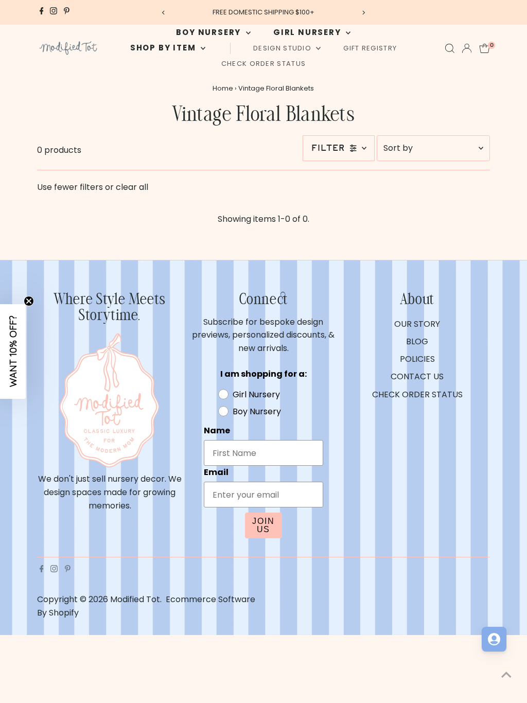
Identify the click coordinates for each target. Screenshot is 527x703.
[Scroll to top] (506, 674)
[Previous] (163, 12)
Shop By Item (164, 47)
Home (223, 88)
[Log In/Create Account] (466, 48)
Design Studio (283, 48)
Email (216, 472)
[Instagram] (53, 12)
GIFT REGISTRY (370, 48)
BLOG (417, 341)
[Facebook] (41, 12)
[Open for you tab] (494, 639)
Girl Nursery (308, 32)
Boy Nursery (209, 32)
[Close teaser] (29, 301)
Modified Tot (135, 599)
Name (217, 430)
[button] (13, 351)
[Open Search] (449, 48)
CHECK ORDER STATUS (263, 63)
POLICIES (417, 359)
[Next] (363, 12)
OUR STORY (417, 324)
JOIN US (263, 525)
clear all (132, 187)
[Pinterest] (66, 12)
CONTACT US (417, 376)
